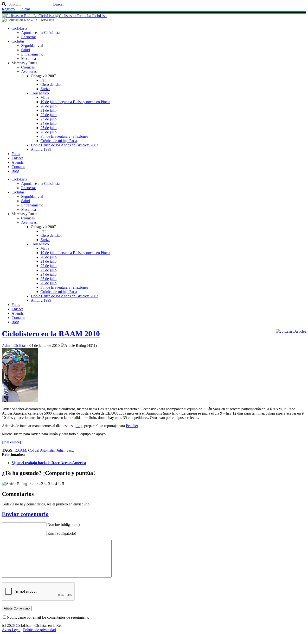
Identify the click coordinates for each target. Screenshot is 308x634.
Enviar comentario (25, 514)
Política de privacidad (39, 630)
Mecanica (28, 58)
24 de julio (48, 123)
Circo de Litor (51, 84)
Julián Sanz (65, 450)
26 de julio (48, 132)
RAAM (20, 450)
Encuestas (28, 37)
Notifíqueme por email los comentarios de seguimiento (48, 617)
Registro (8, 9)
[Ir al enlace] (11, 442)
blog (79, 426)
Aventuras (29, 71)
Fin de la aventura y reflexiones (64, 136)
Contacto (18, 167)
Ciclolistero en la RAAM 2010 (51, 333)
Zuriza (45, 89)
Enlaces (17, 158)
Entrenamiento (32, 54)
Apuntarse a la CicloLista (40, 33)
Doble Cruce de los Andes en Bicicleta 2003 (64, 145)
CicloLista (19, 28)
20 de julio (48, 106)
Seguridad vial (32, 46)
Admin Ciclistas (14, 345)
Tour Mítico (40, 93)
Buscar (58, 4)
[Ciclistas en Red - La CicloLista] (54, 16)
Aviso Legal (11, 630)
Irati (43, 80)
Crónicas (28, 67)
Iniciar (25, 9)
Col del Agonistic (41, 450)
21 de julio (48, 110)
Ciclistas (18, 41)
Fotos (16, 154)
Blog (15, 171)
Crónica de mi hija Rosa (58, 141)
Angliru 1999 (41, 149)
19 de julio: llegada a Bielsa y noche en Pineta (75, 102)
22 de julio (48, 115)
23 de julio (48, 119)
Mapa (44, 97)
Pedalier (132, 426)
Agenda (18, 162)
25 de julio (48, 128)
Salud (25, 50)
